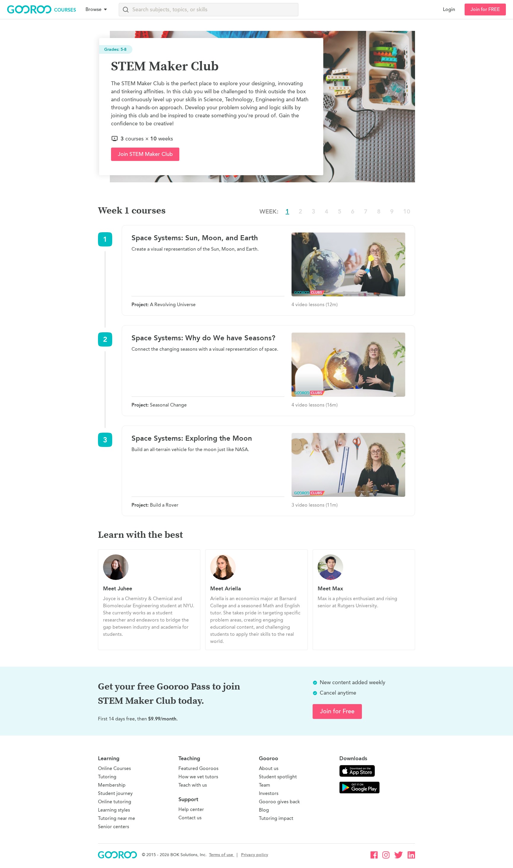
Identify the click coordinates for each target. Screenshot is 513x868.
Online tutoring (114, 801)
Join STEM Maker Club (145, 154)
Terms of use (221, 854)
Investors (268, 793)
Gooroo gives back (279, 801)
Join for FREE (485, 9)
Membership (112, 785)
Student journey (115, 793)
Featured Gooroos (198, 768)
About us (268, 768)
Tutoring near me (116, 818)
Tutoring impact (276, 818)
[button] (97, 9)
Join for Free (337, 711)
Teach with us (192, 785)
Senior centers (113, 826)
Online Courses (114, 768)
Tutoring (107, 777)
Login (449, 9)
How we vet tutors (198, 777)
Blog (264, 810)
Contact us (190, 817)
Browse (94, 9)
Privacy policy (254, 854)
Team (264, 785)
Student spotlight (278, 777)
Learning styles (114, 810)
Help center (191, 809)
